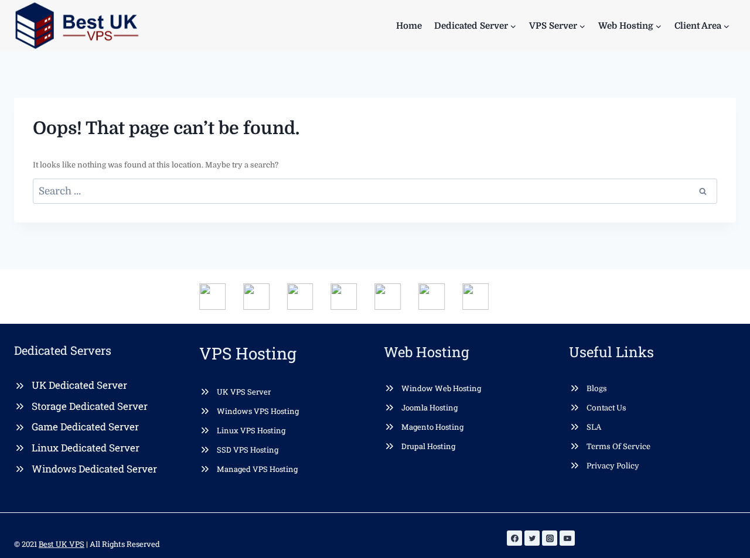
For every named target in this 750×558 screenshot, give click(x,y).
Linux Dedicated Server (85, 447)
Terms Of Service (618, 446)
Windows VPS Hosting (258, 411)
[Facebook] (514, 538)
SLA (594, 427)
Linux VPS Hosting (251, 430)
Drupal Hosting (428, 446)
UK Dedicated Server (79, 385)
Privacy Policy (613, 465)
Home (409, 25)
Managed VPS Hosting (257, 469)
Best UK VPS (61, 544)
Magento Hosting (432, 427)
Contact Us (606, 407)
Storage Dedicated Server (90, 406)
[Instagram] (549, 538)
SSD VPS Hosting (247, 449)
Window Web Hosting (441, 388)
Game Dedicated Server (85, 426)
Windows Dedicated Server (94, 468)
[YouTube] (567, 538)
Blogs (597, 388)
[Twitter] (532, 538)
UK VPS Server (244, 391)
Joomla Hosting (429, 407)
